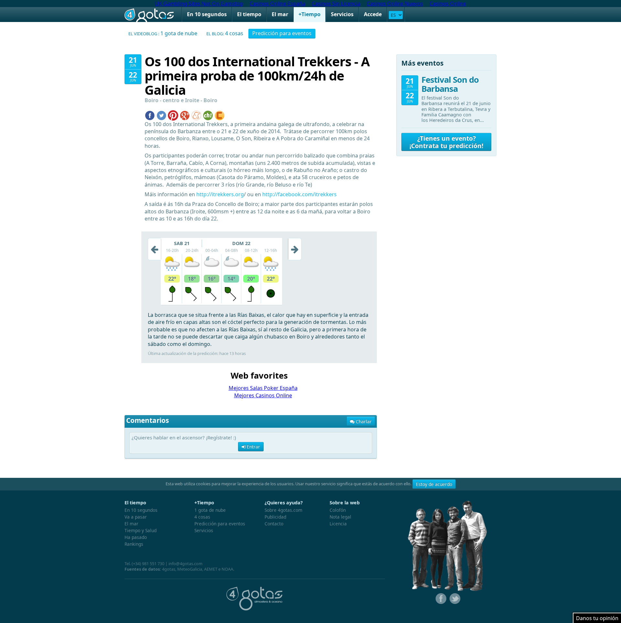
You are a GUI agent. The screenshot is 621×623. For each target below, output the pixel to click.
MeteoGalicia (189, 569)
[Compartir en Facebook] (150, 114)
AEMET (210, 569)
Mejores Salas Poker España (263, 388)
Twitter (454, 598)
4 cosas (224, 33)
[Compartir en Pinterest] (173, 114)
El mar (280, 14)
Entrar (252, 447)
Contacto (274, 524)
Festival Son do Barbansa (450, 84)
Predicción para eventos (281, 33)
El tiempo (249, 14)
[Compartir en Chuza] (208, 114)
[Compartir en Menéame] (196, 114)
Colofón (338, 510)
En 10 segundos (207, 14)
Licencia (338, 524)
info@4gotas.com (185, 563)
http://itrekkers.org (220, 194)
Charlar (363, 421)
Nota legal (340, 517)
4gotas (149, 14)
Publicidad (275, 517)
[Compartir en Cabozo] (219, 114)
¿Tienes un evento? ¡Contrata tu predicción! (446, 142)
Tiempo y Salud (141, 530)
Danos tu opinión (597, 618)
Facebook (440, 598)
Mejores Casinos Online (263, 395)
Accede (373, 14)
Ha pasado (136, 537)
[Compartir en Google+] (185, 114)
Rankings (134, 544)
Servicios (342, 14)
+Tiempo (310, 14)
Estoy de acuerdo (434, 484)
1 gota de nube (162, 33)
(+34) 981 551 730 (148, 563)
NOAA (227, 569)
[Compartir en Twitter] (161, 114)
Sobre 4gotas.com (283, 510)
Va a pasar (136, 517)
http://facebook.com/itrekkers (299, 194)
